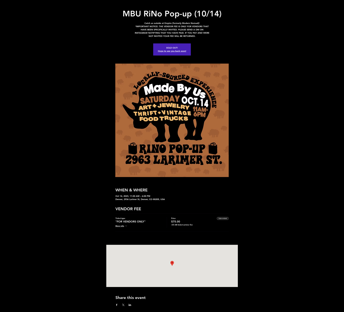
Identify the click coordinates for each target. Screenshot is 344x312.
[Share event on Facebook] (116, 305)
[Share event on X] (123, 305)
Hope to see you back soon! (172, 51)
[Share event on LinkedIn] (130, 305)
